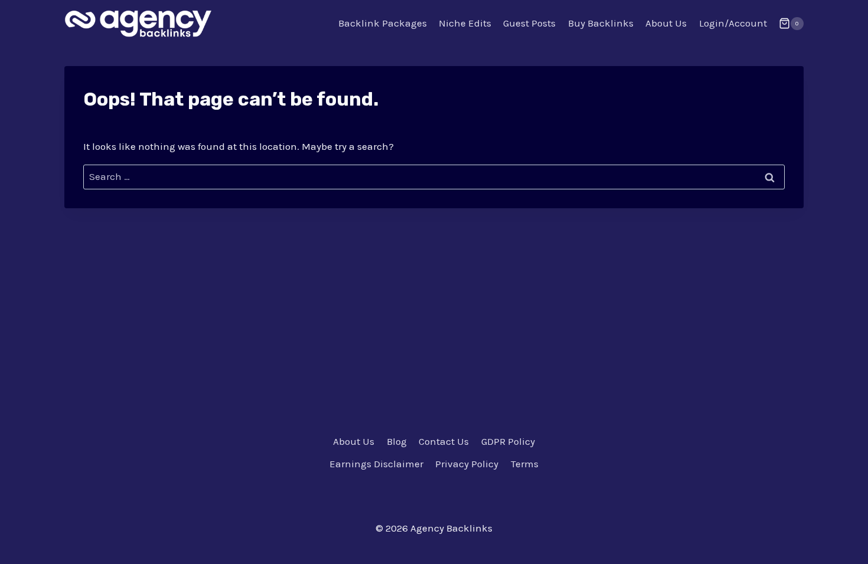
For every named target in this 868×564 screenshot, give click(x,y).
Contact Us (444, 441)
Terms (525, 464)
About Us (666, 23)
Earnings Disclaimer (376, 464)
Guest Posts (529, 23)
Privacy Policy (466, 464)
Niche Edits (465, 23)
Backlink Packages (382, 23)
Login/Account (733, 23)
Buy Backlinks (601, 23)
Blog (397, 441)
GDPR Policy (508, 441)
